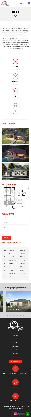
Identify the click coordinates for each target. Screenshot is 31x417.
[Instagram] (29, 3)
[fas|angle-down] (15, 16)
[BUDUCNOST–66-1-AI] (15, 136)
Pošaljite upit (15, 346)
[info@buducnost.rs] (15, 396)
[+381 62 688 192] (15, 382)
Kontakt (15, 353)
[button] (6, 315)
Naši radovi (15, 342)
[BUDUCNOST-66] (15, 171)
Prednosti (15, 339)
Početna (15, 335)
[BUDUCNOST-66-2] (15, 153)
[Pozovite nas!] (28, 414)
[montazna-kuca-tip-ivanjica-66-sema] (15, 197)
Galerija (15, 350)
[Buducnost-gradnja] (5, 3)
